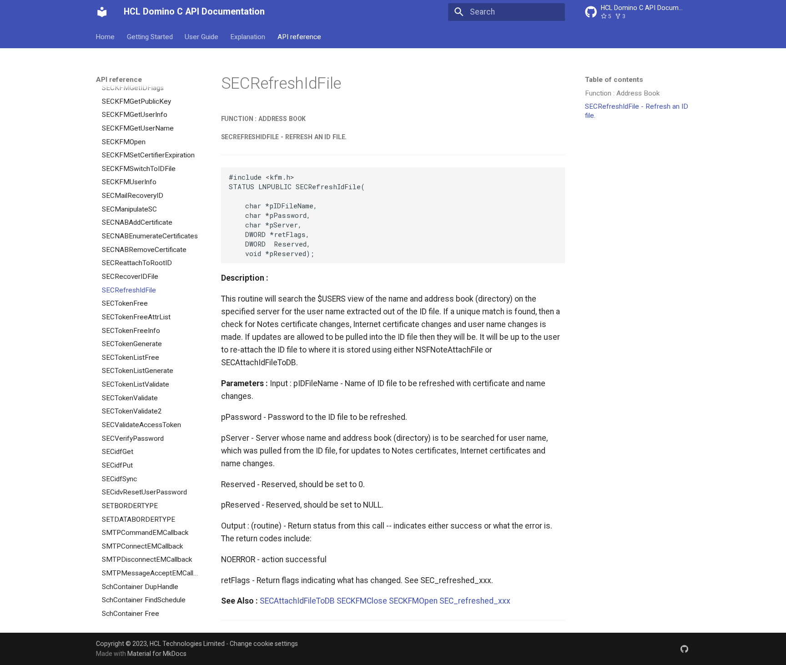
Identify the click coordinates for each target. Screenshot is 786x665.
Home (105, 36)
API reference (299, 36)
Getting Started (150, 36)
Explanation (248, 36)
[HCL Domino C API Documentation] (102, 12)
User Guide (201, 36)
